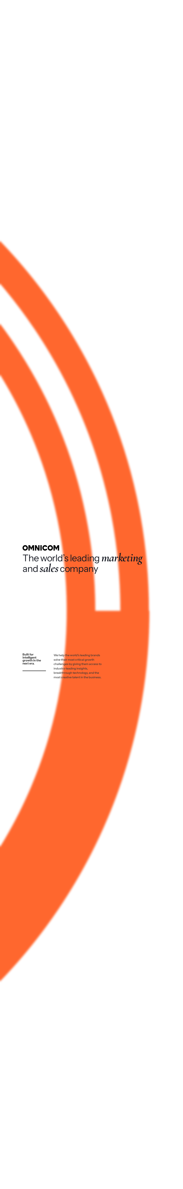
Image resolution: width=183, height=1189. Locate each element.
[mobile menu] (172, 8)
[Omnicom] (21, 8)
